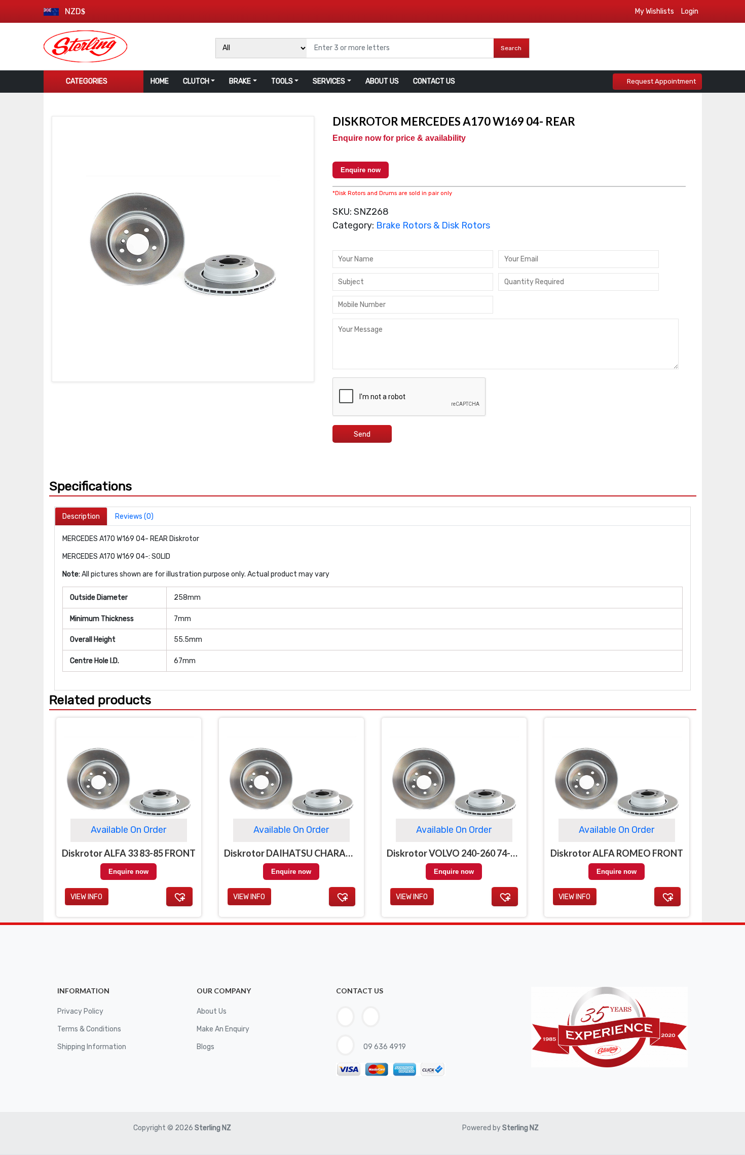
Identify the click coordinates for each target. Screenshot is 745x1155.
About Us (212, 1011)
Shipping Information (91, 1047)
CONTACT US (434, 81)
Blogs (205, 1047)
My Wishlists (654, 11)
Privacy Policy (80, 1011)
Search (511, 48)
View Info (86, 897)
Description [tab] (81, 516)
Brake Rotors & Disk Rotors (433, 225)
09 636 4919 (384, 1047)
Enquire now (361, 170)
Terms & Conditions (89, 1029)
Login (689, 11)
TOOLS (282, 81)
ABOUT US (382, 81)
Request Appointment (661, 81)
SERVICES (329, 81)
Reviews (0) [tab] (134, 516)
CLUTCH (196, 81)
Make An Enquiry (223, 1029)
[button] (179, 896)
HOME (160, 81)
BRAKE (240, 81)
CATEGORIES (86, 81)
